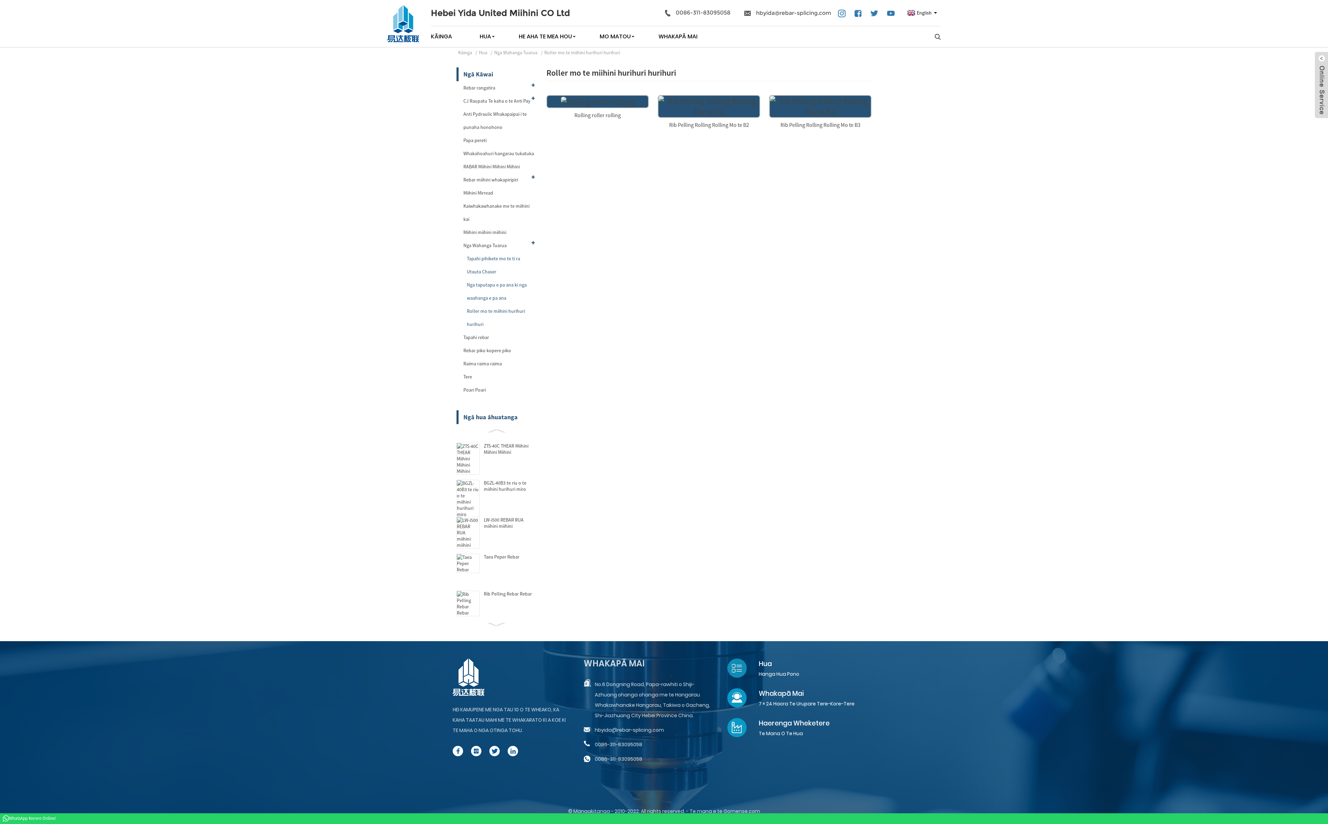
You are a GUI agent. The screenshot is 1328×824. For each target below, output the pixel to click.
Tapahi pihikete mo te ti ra (493, 258)
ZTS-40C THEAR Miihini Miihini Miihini (506, 449)
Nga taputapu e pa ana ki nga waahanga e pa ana (497, 291)
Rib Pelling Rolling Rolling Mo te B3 (820, 124)
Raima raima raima (482, 363)
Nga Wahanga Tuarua (515, 52)
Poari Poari (474, 390)
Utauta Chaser (481, 272)
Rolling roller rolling (597, 115)
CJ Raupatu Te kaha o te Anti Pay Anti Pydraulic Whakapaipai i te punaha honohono (497, 114)
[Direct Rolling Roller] (598, 101)
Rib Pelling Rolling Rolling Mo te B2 (709, 124)
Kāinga (441, 36)
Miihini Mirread (478, 193)
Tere (467, 377)
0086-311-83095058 (703, 12)
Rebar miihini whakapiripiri (490, 180)
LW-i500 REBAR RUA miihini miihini (504, 523)
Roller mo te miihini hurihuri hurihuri (582, 52)
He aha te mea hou (545, 36)
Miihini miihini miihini (484, 232)
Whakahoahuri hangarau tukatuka (498, 153)
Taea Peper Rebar (501, 557)
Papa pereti (475, 140)
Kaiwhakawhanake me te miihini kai (496, 212)
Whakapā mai (678, 36)
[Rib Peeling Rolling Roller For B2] (708, 105)
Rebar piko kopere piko (487, 350)
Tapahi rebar (476, 337)
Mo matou (615, 36)
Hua (485, 36)
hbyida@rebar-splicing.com (793, 13)
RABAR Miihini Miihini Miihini (491, 166)
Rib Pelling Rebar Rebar (508, 594)
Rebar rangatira (479, 88)
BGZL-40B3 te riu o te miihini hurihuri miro (505, 486)
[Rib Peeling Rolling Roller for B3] (820, 105)
